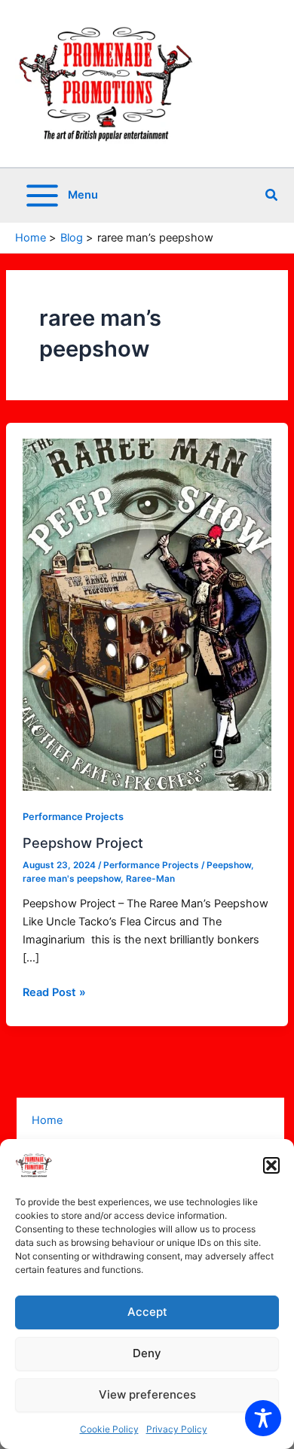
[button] (271, 1165)
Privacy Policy (176, 1429)
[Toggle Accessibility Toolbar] (263, 1418)
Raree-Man (150, 878)
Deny (147, 1353)
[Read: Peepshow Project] (147, 614)
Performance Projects (73, 816)
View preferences (147, 1394)
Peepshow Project (83, 842)
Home (47, 1120)
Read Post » (54, 991)
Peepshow (229, 865)
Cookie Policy (109, 1429)
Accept (147, 1312)
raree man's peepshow (72, 878)
